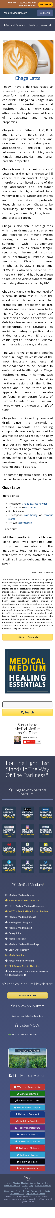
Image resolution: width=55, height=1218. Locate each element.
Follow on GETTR (28, 1168)
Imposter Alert (17, 1194)
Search (29, 712)
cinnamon (30, 507)
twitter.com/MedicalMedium (27, 1016)
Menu (46, 13)
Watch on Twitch (29, 1134)
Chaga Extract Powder (34, 503)
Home (9, 1183)
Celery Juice (14, 933)
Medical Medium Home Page (23, 944)
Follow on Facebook (28, 1114)
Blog (31, 1186)
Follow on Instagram (29, 1127)
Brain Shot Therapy (18, 949)
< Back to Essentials (27, 637)
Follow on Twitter (29, 1154)
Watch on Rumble (28, 1093)
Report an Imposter (35, 1194)
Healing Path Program (20, 922)
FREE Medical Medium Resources (26, 905)
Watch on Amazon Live (29, 1086)
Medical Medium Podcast (22, 916)
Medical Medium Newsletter (26, 1183)
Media (25, 1186)
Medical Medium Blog (20, 927)
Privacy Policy (22, 1191)
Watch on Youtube (29, 1120)
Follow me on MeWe (29, 1141)
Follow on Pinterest (29, 1148)
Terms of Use (37, 1191)
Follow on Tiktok (29, 1161)
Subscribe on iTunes (29, 1100)
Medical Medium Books (21, 894)
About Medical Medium (21, 960)
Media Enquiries (17, 955)
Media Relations (17, 938)
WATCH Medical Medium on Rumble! (28, 911)
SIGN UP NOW (27, 995)
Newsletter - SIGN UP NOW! (24, 900)
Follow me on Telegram (29, 1107)
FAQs (47, 1191)
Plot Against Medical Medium (24, 965)
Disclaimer (9, 1191)
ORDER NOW (45, 4)
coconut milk (24, 522)
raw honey (30, 515)
